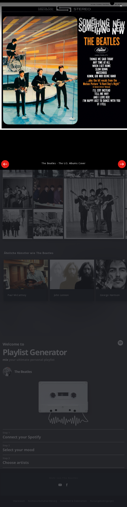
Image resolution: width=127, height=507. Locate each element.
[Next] (122, 164)
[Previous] (5, 164)
